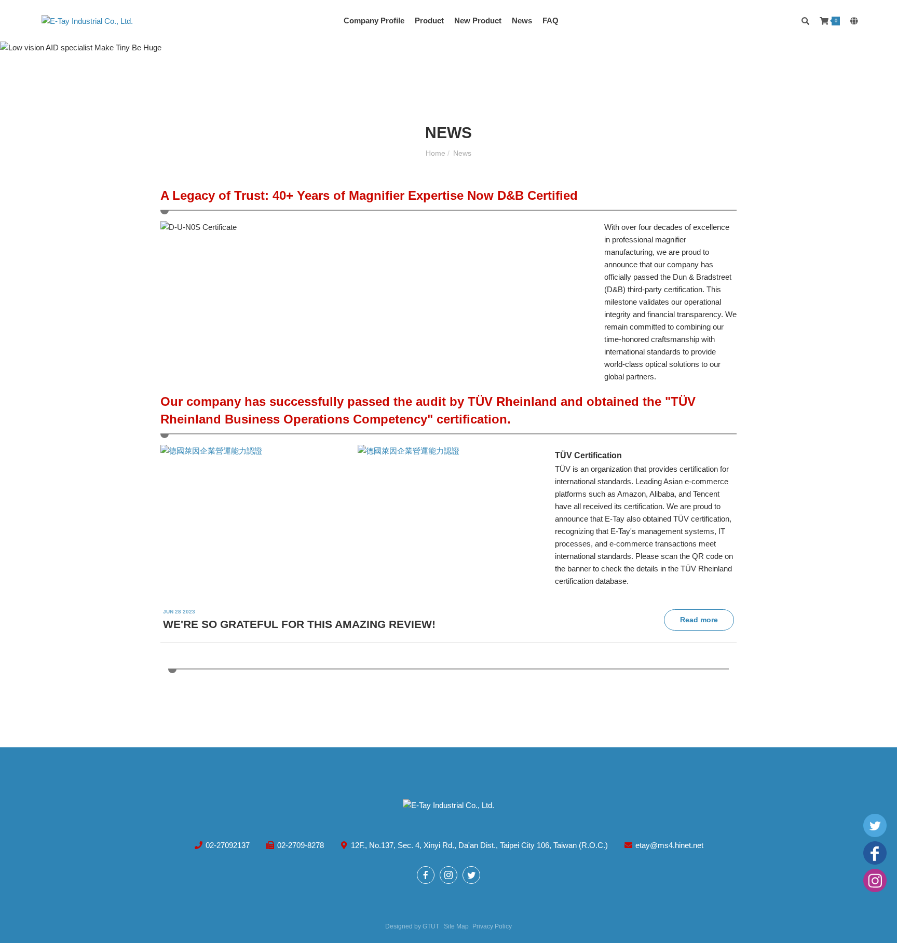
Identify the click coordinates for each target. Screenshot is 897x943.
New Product (477, 20)
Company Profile (374, 20)
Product (429, 20)
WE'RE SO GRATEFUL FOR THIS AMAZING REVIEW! (299, 624)
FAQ (550, 20)
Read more (699, 620)
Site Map (456, 926)
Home (436, 153)
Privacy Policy (492, 926)
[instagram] (875, 881)
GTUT (431, 926)
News (522, 20)
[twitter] (875, 826)
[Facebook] (875, 854)
